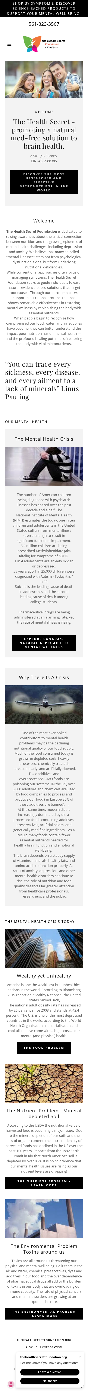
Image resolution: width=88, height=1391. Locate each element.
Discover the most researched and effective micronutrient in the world (44, 182)
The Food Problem (44, 1048)
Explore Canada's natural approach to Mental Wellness (44, 643)
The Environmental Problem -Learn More (44, 1314)
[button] (11, 44)
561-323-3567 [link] (44, 24)
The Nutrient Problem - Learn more (44, 1183)
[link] (44, 44)
